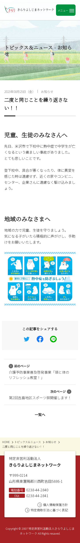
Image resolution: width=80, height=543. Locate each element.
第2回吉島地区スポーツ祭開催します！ (40, 394)
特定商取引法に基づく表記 (49, 510)
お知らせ (47, 91)
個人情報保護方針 (55, 504)
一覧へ (40, 414)
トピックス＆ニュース (27, 442)
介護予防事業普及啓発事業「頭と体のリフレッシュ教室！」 (39, 372)
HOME (6, 442)
